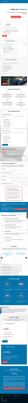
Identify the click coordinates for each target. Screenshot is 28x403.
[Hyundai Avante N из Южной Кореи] (7, 252)
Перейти (3, 54)
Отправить (14, 388)
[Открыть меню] (26, 5)
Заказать (5, 341)
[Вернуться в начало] (6, 5)
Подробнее (4, 35)
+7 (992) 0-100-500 (14, 373)
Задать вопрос (4, 73)
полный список (5, 144)
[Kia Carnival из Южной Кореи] (20, 252)
